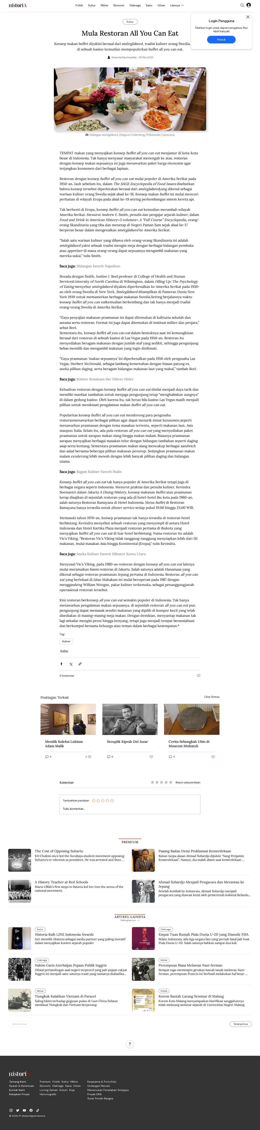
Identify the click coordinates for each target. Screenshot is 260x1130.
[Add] (130, 99)
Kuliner (66, 641)
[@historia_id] (18, 1110)
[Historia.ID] (17, 5)
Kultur (64, 651)
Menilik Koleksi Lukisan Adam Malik (64, 743)
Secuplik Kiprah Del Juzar (127, 741)
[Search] (242, 5)
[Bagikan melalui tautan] (80, 664)
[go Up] (130, 1044)
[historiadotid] (11, 1110)
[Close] (248, 17)
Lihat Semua (211, 696)
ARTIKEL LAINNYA (130, 917)
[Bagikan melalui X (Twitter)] (71, 664)
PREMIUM (130, 842)
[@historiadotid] (24, 1110)
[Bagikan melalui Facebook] (61, 664)
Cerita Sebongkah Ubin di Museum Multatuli (189, 743)
